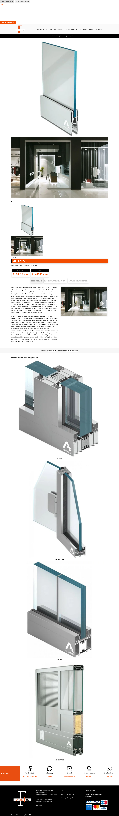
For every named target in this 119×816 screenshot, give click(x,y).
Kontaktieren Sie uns (8, 22)
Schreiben (50, 776)
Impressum (39, 805)
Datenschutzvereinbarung (68, 794)
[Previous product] (12, 257)
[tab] (36, 280)
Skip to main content (22, 1)
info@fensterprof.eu (69, 776)
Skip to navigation (7, 1)
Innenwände (52, 350)
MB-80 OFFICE (59, 760)
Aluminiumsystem (72, 350)
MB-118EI (59, 458)
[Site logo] (20, 29)
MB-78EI (59, 659)
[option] (60, 199)
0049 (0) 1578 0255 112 (30, 776)
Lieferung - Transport (67, 798)
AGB (62, 790)
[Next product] (15, 257)
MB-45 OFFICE (59, 559)
